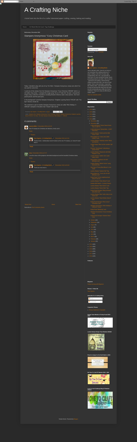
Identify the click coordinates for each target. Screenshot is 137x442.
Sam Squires (91, 291)
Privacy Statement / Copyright (97, 310)
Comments (93, 301)
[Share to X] (58, 112)
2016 (90, 256)
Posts (91, 298)
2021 (90, 244)
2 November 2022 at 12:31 (62, 138)
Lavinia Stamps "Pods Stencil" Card (100, 181)
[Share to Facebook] (60, 112)
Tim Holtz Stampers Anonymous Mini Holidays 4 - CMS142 (53, 115)
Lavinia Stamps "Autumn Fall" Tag (100, 171)
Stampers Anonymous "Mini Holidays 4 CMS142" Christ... (101, 206)
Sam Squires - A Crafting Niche (43, 138)
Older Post (78, 204)
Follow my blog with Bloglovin (96, 284)
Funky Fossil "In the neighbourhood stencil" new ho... (100, 178)
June (92, 229)
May (92, 232)
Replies (33, 134)
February (93, 239)
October (93, 220)
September (94, 222)
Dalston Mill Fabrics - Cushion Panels (101, 183)
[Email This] (54, 112)
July (92, 227)
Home (25, 27)
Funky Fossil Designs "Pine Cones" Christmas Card (100, 202)
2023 (90, 116)
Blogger (76, 419)
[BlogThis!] (56, 112)
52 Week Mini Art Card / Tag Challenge (41, 27)
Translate (101, 52)
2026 (90, 109)
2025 (90, 112)
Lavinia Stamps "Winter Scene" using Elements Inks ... (101, 164)
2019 (90, 249)
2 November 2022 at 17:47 (39, 153)
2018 (90, 251)
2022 (90, 119)
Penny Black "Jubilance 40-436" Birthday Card (99, 160)
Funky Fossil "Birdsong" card (98, 209)
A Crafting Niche (46, 9)
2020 (90, 246)
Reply (30, 131)
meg (30, 153)
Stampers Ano (32, 114)
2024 (90, 114)
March (92, 236)
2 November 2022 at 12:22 (44, 126)
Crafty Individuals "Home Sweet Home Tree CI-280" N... (101, 126)
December (94, 121)
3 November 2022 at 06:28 (62, 165)
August (93, 225)
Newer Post (28, 204)
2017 (90, 253)
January (93, 241)
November (94, 123)
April (92, 234)
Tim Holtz (35, 115)
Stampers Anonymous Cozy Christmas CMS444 (48, 114)
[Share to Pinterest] (62, 112)
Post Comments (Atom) (38, 207)
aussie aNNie (33, 126)
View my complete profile (94, 94)
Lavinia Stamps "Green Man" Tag (100, 188)
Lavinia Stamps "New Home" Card (100, 185)
